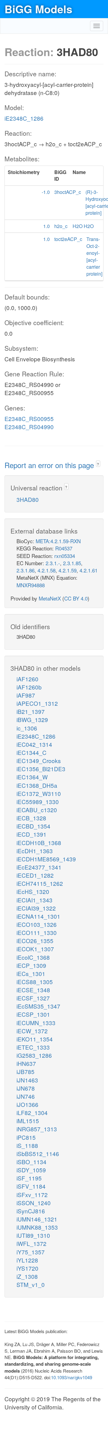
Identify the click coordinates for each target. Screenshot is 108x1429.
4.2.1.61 (89, 570)
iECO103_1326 (36, 924)
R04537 (63, 548)
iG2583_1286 (34, 1055)
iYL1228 (27, 1260)
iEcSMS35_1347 (38, 1006)
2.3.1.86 (25, 570)
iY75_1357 (30, 1252)
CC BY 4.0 (76, 598)
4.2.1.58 (47, 570)
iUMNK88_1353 (37, 1227)
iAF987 (25, 695)
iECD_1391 (31, 834)
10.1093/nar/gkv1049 (71, 1377)
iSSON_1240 (33, 1203)
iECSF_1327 (33, 998)
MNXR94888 (30, 585)
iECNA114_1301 (38, 916)
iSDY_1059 (31, 1170)
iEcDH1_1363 (34, 851)
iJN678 (25, 1088)
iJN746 (25, 1096)
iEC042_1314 (34, 744)
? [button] (98, 464)
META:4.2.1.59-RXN (58, 541)
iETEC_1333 (33, 1047)
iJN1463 (27, 1080)
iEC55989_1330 (37, 801)
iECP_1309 (31, 965)
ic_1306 (26, 728)
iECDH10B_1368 (38, 842)
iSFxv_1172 (32, 1194)
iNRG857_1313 (36, 1129)
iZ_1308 (27, 1276)
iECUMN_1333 (36, 1023)
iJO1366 (27, 1104)
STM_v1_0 (30, 1284)
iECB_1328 (31, 818)
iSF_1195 (29, 1178)
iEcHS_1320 (32, 891)
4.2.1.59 (67, 570)
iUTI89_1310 (33, 1235)
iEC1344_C (31, 752)
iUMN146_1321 (36, 1219)
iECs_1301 (30, 973)
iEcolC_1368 (33, 957)
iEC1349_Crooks (38, 760)
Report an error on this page (50, 465)
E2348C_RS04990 (29, 427)
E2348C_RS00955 (29, 418)
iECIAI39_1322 (36, 908)
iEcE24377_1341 (39, 867)
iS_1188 (27, 1145)
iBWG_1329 (32, 719)
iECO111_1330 (36, 932)
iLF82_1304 (32, 1112)
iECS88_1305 (34, 981)
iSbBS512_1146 (37, 1153)
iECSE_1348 (33, 990)
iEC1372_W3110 (38, 793)
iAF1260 (27, 679)
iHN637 (26, 1063)
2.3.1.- (53, 563)
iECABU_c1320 (36, 810)
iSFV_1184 (31, 1186)
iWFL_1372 (31, 1243)
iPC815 (26, 1137)
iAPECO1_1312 (37, 703)
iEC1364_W (32, 777)
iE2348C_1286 (24, 118)
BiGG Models (38, 9)
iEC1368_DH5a (36, 785)
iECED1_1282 (35, 875)
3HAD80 (27, 499)
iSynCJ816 (30, 1211)
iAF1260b (29, 687)
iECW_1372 (32, 1031)
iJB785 (25, 1071)
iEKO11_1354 (34, 1039)
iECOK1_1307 (35, 949)
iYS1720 (27, 1268)
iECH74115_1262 (39, 883)
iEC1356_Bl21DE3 (40, 769)
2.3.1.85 (72, 563)
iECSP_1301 (33, 1014)
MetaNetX (50, 598)
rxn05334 (64, 555)
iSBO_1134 (31, 1162)
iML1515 (27, 1121)
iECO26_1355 (34, 940)
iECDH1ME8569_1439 (46, 859)
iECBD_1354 (33, 826)
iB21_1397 (30, 711)
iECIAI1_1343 (34, 900)
